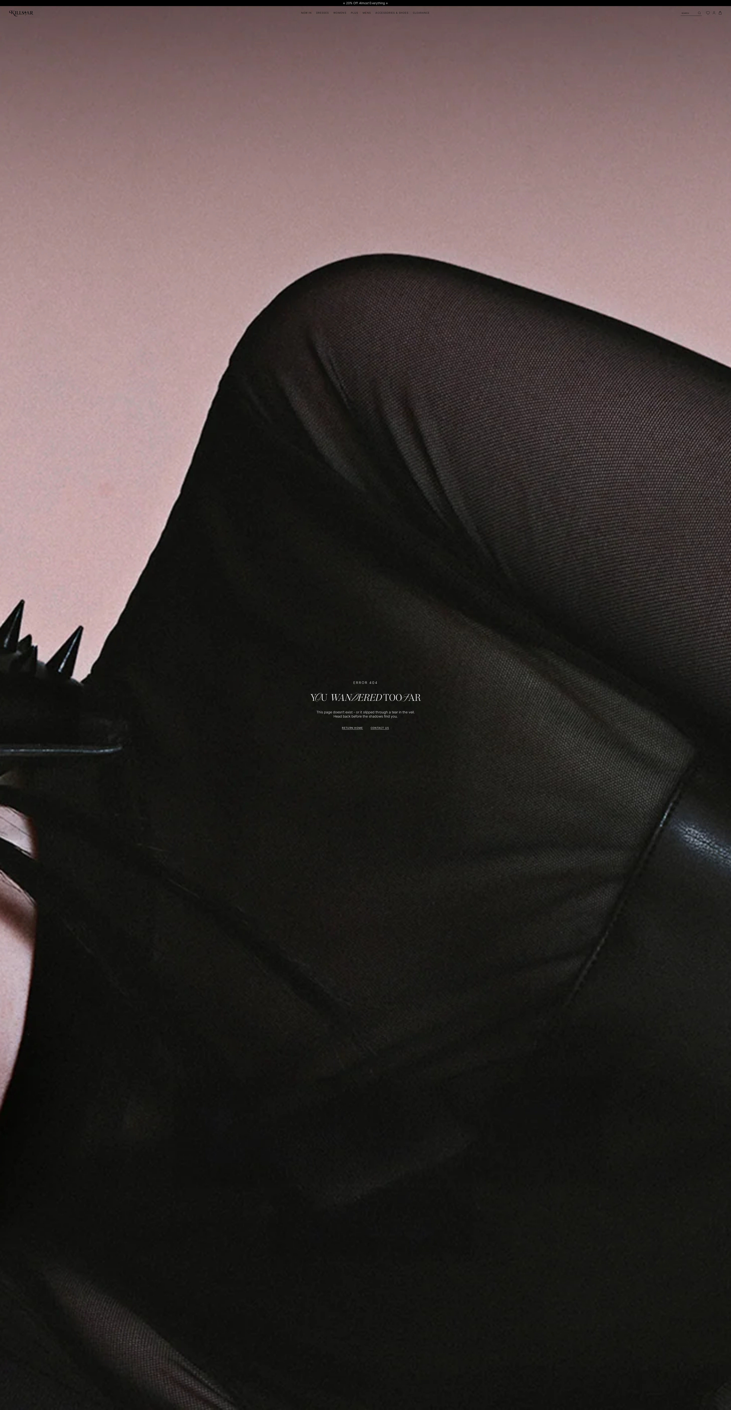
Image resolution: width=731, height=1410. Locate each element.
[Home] (21, 13)
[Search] (699, 12)
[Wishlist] (708, 13)
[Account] (714, 13)
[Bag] (720, 13)
